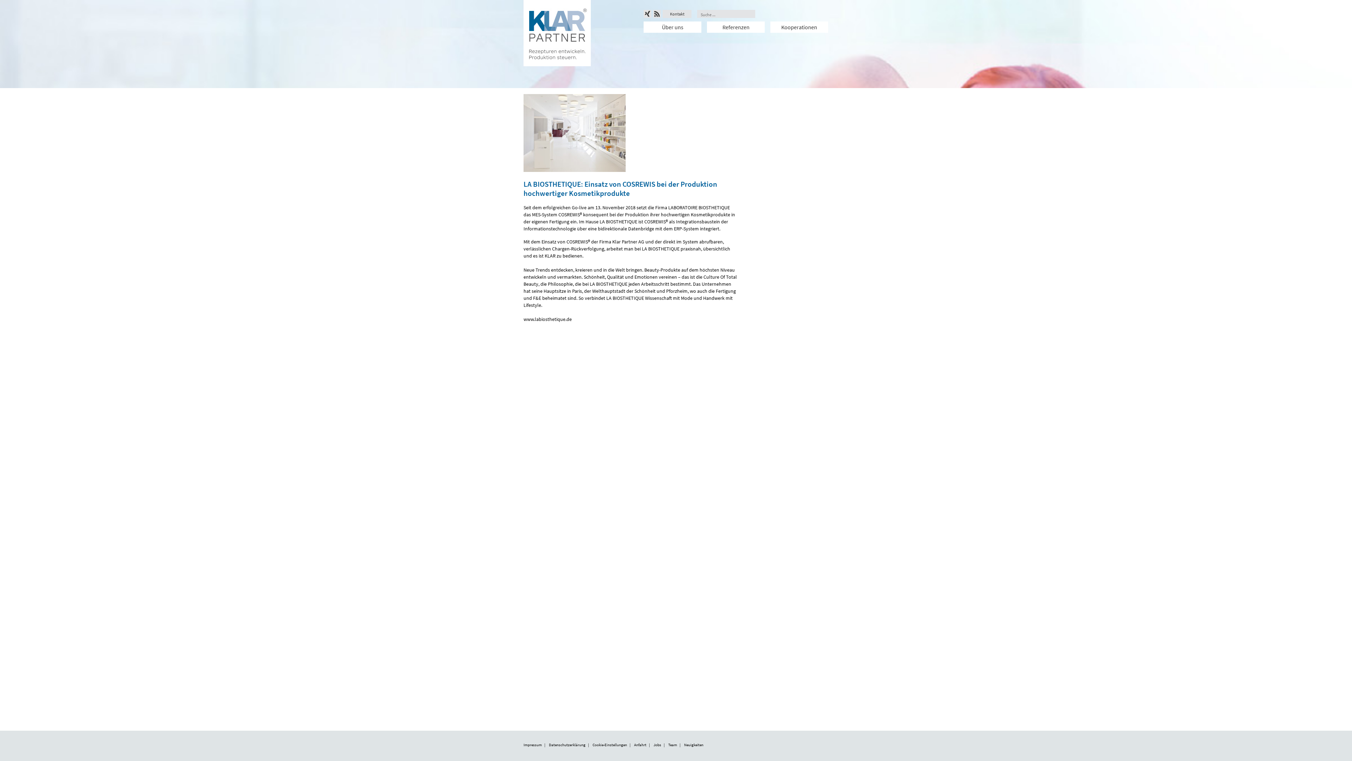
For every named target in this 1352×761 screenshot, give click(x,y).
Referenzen (736, 27)
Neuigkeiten (693, 744)
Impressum (533, 744)
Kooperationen (799, 27)
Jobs (657, 744)
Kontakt (677, 14)
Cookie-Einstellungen (610, 744)
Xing (647, 14)
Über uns (672, 27)
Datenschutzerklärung (567, 744)
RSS (657, 14)
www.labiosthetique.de (548, 319)
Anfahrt (640, 744)
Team (672, 744)
